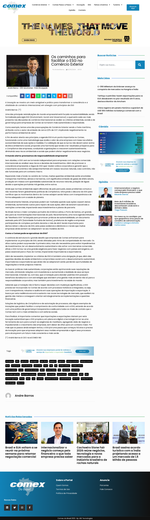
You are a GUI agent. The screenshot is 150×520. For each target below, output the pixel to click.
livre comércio (73, 374)
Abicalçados (9, 361)
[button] (22, 96)
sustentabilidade (65, 379)
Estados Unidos (51, 370)
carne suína (37, 366)
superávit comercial (51, 379)
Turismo (116, 5)
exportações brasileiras (29, 374)
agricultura (24, 361)
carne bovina (16, 366)
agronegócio (34, 361)
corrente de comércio (31, 370)
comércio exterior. (11, 370)
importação (41, 374)
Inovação (81, 5)
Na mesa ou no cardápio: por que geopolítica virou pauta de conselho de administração (128, 218)
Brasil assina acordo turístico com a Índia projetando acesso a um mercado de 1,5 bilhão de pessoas (126, 454)
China (45, 366)
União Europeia (10, 383)
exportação (66, 370)
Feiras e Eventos (101, 5)
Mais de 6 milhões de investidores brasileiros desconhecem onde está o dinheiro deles (126, 204)
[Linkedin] (7, 508)
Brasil (7, 366)
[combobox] (116, 65)
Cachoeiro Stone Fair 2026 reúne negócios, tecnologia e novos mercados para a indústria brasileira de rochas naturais (92, 455)
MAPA (81, 374)
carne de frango (27, 366)
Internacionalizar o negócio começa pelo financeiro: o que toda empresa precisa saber (128, 190)
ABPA (17, 361)
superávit (40, 379)
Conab (21, 370)
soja (33, 379)
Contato (82, 10)
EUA (59, 370)
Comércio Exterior (39, 5)
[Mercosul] (20, 383)
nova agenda (79, 214)
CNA (51, 366)
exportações (75, 370)
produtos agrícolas (11, 379)
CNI (56, 366)
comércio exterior (64, 366)
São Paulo (76, 379)
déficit (42, 370)
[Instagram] (22, 508)
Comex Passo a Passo (61, 5)
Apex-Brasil (43, 361)
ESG (89, 5)
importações (51, 374)
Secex (28, 379)
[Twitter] (15, 508)
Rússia (22, 379)
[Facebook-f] (30, 508)
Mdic (86, 374)
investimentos (61, 374)
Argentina (61, 361)
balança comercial (72, 361)
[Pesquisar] (140, 65)
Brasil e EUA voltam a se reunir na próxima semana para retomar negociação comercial (21, 452)
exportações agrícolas (12, 374)
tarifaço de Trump (86, 379)
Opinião (72, 10)
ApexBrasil (53, 361)
